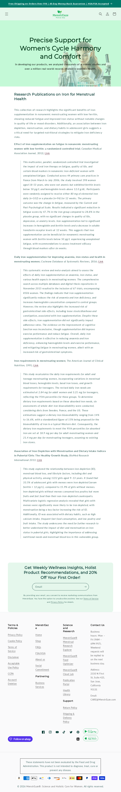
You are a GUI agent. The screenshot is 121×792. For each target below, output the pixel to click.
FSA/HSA (40, 653)
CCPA (11, 673)
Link (47, 153)
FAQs (38, 647)
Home (38, 634)
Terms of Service (90, 598)
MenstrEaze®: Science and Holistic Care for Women (54, 786)
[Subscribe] (85, 586)
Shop (38, 641)
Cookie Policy (15, 641)
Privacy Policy (57, 602)
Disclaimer (13, 657)
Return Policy (70, 707)
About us (40, 659)
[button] (6, 14)
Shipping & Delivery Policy (69, 717)
